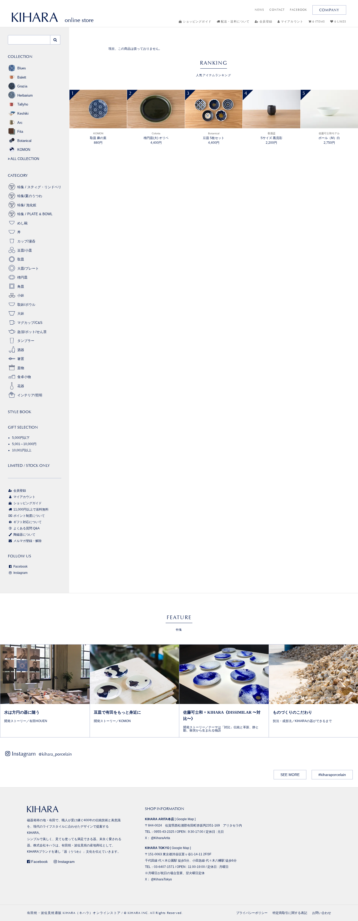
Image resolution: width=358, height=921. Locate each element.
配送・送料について (234, 22)
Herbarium (25, 95)
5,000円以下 (21, 438)
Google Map (185, 819)
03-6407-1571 (164, 867)
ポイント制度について (29, 516)
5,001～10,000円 (24, 444)
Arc (20, 123)
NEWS (259, 10)
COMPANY (329, 10)
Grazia (22, 86)
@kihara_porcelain (55, 754)
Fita (20, 132)
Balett (21, 77)
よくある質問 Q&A (26, 528)
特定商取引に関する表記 (290, 913)
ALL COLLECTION (24, 159)
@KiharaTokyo (161, 879)
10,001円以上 (21, 450)
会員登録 (265, 22)
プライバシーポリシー (252, 913)
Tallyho (22, 104)
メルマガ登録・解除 (27, 541)
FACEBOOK (298, 10)
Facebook (20, 566)
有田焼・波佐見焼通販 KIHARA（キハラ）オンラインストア (74, 913)
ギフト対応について (27, 522)
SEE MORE (290, 775)
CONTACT (277, 10)
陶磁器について (24, 534)
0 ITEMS (318, 22)
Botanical (24, 141)
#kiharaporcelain (332, 775)
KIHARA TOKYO (157, 848)
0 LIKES (339, 22)
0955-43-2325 (164, 832)
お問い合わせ (321, 913)
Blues (21, 68)
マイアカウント (291, 22)
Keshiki (23, 113)
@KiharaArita (160, 838)
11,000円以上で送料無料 (30, 509)
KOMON (23, 150)
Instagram (20, 573)
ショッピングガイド (196, 22)
